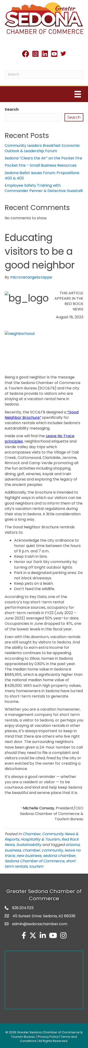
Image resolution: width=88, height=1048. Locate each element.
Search (12, 109)
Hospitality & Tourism (40, 839)
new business (28, 855)
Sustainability (28, 844)
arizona (73, 844)
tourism (36, 866)
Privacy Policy (48, 1036)
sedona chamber (59, 855)
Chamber (31, 834)
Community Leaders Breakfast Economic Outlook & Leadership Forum (42, 148)
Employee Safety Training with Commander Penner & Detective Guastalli (44, 188)
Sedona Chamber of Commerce (34, 861)
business (13, 850)
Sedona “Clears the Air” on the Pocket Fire (43, 158)
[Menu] (78, 94)
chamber (31, 850)
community (52, 850)
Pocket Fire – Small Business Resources (41, 165)
